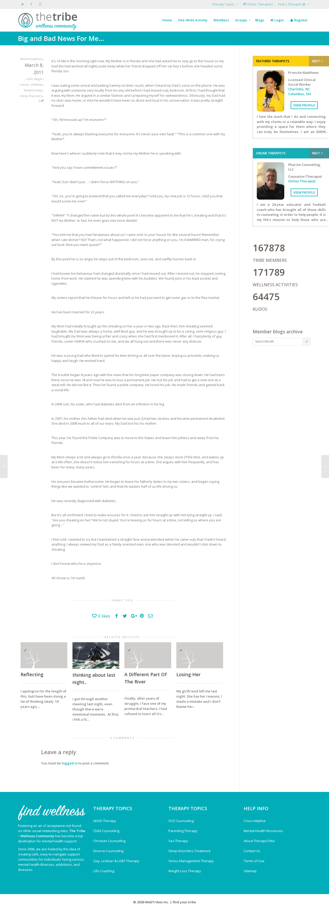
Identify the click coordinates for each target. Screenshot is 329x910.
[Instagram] (40, 4)
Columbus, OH (299, 94)
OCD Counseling (181, 820)
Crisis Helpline (255, 820)
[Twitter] (22, 4)
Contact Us (252, 851)
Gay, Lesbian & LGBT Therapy (116, 861)
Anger (38, 79)
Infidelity (37, 84)
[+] (44, 655)
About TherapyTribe (259, 840)
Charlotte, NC (299, 89)
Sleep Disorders (31, 96)
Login (279, 20)
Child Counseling (106, 830)
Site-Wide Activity (192, 20)
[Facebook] (31, 4)
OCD (29, 79)
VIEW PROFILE (304, 105)
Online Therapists (259, 4)
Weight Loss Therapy (184, 871)
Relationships (33, 90)
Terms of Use (254, 861)
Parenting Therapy (182, 830)
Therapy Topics (223, 4)
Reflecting (32, 674)
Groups (241, 20)
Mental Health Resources (263, 830)
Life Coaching (103, 871)
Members (221, 20)
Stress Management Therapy (191, 861)
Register (300, 20)
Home (167, 20)
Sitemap (250, 871)
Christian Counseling (109, 840)
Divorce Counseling (108, 851)
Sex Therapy (178, 840)
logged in (70, 763)
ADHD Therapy (104, 820)
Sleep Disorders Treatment (189, 851)
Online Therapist (302, 181)
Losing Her (188, 674)
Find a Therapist (290, 4)
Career (24, 84)
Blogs (259, 20)
